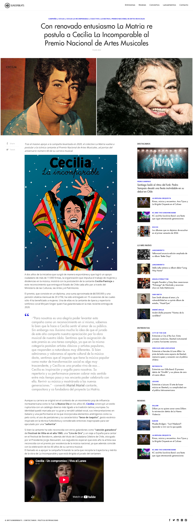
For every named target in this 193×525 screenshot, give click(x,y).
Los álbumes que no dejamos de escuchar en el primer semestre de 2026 (170, 231)
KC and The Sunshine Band (164, 213)
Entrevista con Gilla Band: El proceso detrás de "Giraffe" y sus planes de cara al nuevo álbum (169, 372)
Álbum (155, 421)
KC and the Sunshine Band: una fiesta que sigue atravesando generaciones (168, 217)
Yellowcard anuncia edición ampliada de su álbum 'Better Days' (169, 254)
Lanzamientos (169, 5)
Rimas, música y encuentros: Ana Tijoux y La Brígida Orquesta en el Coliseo (170, 202)
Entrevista (157, 366)
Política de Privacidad (48, 520)
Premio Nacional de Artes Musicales (128, 19)
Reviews (142, 5)
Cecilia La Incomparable (77, 19)
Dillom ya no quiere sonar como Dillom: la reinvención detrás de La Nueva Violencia (169, 411)
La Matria (105, 19)
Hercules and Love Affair (163, 348)
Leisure (155, 381)
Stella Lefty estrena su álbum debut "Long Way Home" (169, 269)
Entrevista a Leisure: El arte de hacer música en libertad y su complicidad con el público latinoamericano (169, 387)
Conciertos (154, 5)
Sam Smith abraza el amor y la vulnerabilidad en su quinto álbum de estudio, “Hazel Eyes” (168, 300)
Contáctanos (30, 520)
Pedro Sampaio (144, 181)
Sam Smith (157, 294)
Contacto (183, 5)
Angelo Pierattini (160, 279)
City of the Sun (159, 333)
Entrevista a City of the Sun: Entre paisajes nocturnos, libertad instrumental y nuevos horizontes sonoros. (169, 339)
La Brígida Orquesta (161, 198)
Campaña (52, 19)
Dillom (155, 406)
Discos (155, 227)
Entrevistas (130, 5)
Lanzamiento (158, 250)
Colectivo (94, 19)
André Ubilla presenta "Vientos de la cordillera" (168, 314)
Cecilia (61, 19)
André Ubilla (158, 310)
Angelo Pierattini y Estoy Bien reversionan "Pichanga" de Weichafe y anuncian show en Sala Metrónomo (170, 285)
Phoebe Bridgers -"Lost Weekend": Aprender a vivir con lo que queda (167, 425)
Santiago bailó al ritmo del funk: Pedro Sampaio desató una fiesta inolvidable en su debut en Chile (160, 188)
